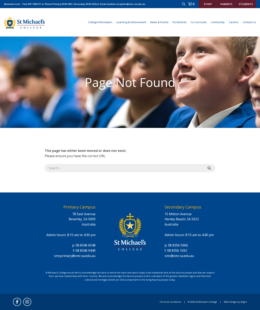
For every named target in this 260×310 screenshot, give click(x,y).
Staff (208, 4)
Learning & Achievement (131, 22)
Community (218, 22)
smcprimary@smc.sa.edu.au (74, 256)
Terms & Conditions (170, 301)
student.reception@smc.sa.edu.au (126, 3)
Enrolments (180, 22)
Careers (234, 22)
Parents (226, 4)
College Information (100, 22)
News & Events (159, 22)
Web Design (230, 301)
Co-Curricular (199, 22)
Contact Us (249, 22)
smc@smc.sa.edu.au (179, 256)
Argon (243, 301)
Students (246, 4)
